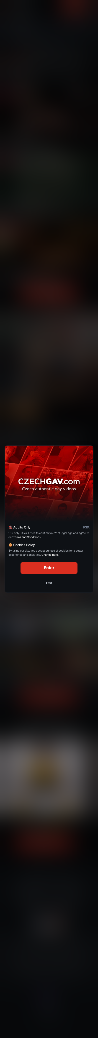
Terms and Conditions (27, 537)
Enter (49, 567)
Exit (49, 583)
